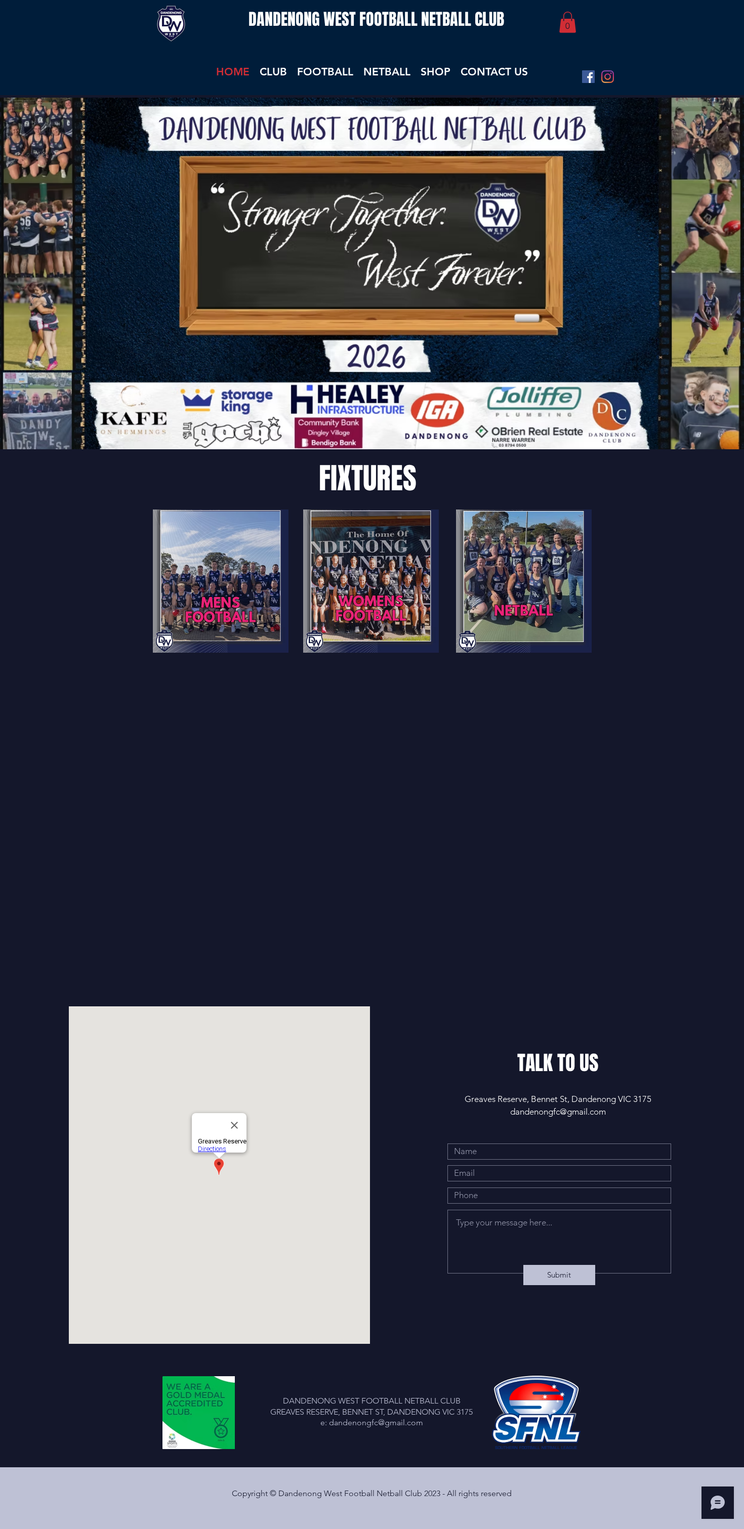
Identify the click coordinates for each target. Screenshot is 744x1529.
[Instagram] (607, 76)
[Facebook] (588, 76)
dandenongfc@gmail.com (558, 1112)
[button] (567, 22)
